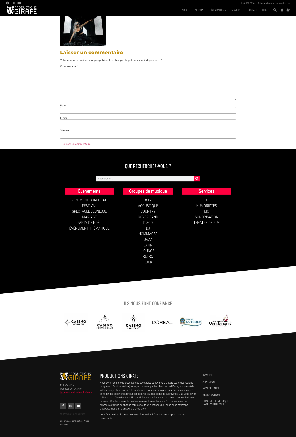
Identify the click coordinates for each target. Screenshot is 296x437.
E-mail (64, 118)
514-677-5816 (248, 3)
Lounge (148, 251)
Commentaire (69, 66)
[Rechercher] (197, 178)
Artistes (199, 10)
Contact (252, 10)
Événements (217, 10)
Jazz (148, 239)
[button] (275, 10)
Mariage (89, 217)
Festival (89, 206)
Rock (148, 262)
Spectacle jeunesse (89, 211)
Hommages (148, 234)
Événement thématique (89, 228)
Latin (148, 245)
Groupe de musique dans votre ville (215, 402)
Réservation (211, 395)
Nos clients (210, 388)
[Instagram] (13, 3)
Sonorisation (206, 217)
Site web (65, 130)
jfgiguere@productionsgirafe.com (274, 3)
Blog (264, 10)
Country (147, 211)
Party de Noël (89, 222)
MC (206, 211)
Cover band (148, 217)
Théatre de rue (206, 222)
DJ (148, 228)
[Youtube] (19, 3)
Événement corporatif (89, 200)
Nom (63, 105)
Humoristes (206, 206)
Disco (148, 222)
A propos (208, 382)
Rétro (148, 256)
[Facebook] (7, 3)
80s (148, 200)
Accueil (186, 10)
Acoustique (148, 206)
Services (236, 10)
